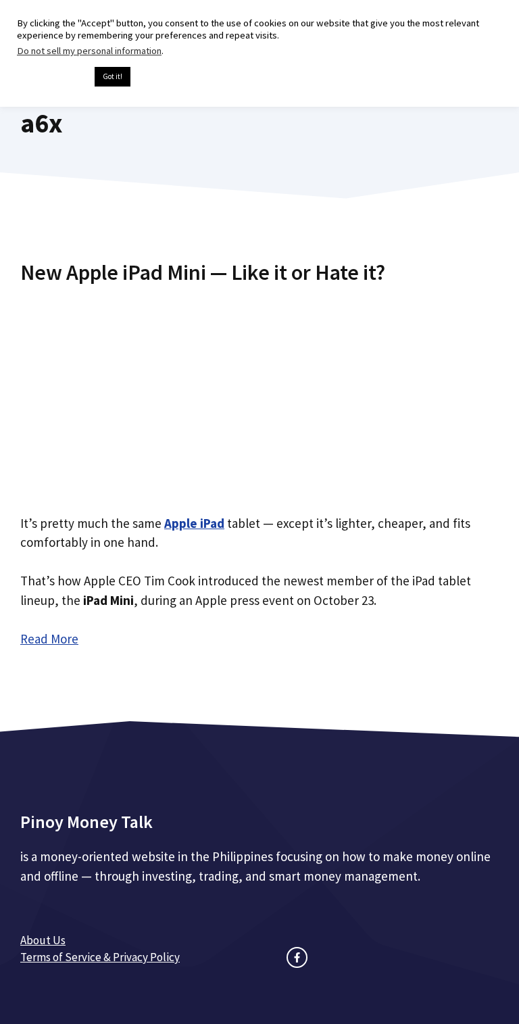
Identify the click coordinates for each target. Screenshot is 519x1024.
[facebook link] (297, 957)
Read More (49, 639)
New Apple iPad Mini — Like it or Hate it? (202, 272)
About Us (43, 940)
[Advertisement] (259, 394)
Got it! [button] (112, 76)
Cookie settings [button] (52, 77)
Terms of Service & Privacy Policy (100, 957)
